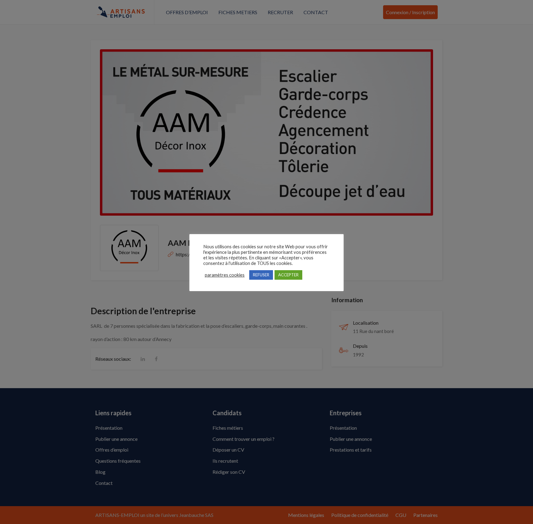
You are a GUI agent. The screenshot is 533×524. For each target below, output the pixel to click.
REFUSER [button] (261, 274)
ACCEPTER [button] (288, 274)
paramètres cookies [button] (225, 275)
